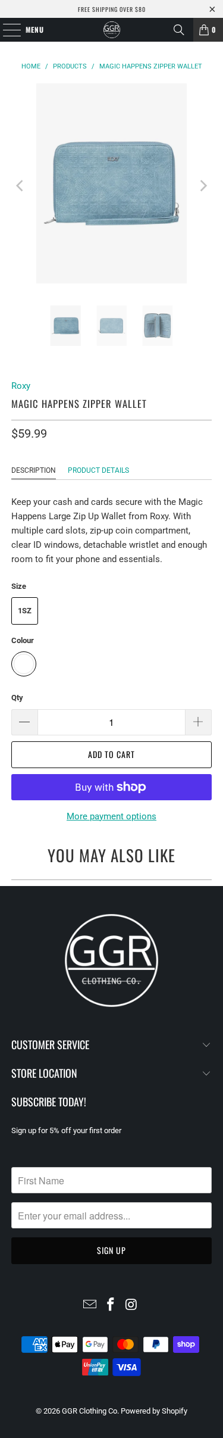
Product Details (98, 470)
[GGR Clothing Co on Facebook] (111, 1305)
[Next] (202, 185)
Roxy (20, 385)
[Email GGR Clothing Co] (90, 1305)
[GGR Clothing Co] (112, 30)
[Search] (179, 30)
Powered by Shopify (154, 1410)
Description (33, 470)
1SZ (25, 610)
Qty (17, 697)
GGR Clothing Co (89, 1410)
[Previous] (20, 185)
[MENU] (5, 30)
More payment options (111, 816)
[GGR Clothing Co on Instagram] (131, 1305)
